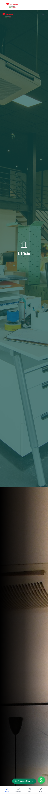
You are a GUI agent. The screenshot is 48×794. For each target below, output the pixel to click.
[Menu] (43, 15)
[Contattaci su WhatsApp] (41, 780)
